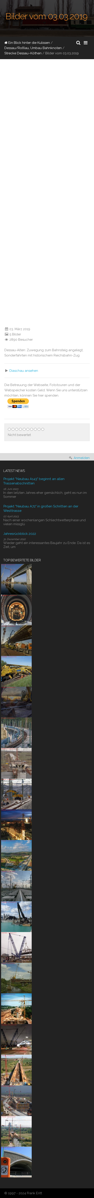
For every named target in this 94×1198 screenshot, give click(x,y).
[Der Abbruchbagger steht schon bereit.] (16, 702)
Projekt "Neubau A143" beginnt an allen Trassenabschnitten (33, 481)
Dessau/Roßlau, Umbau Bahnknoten (33, 48)
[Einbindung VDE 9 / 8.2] (16, 794)
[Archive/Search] (78, 43)
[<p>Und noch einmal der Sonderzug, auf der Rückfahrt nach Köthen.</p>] (3, 321)
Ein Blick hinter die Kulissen (28, 43)
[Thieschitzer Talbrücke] (16, 1008)
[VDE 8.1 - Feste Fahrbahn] (16, 732)
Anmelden (82, 458)
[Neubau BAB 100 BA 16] (16, 916)
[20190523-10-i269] (16, 671)
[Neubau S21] (16, 947)
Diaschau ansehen (23, 371)
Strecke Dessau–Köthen (23, 53)
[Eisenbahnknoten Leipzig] (16, 886)
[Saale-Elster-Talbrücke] (16, 579)
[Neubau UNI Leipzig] (16, 824)
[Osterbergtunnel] (16, 609)
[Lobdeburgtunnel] (16, 1162)
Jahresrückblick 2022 (19, 534)
